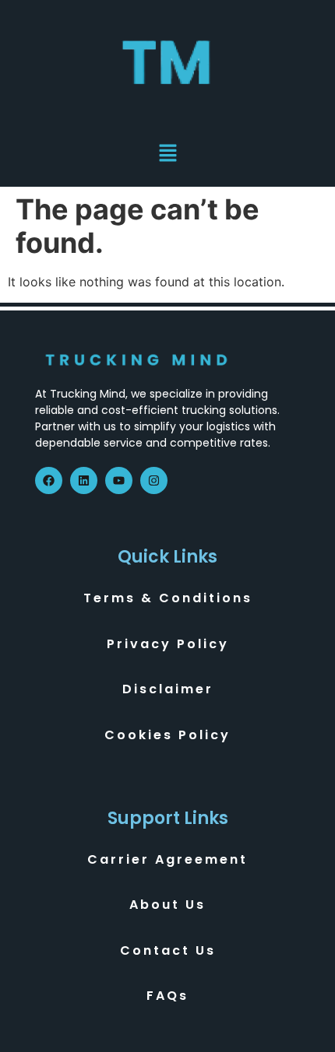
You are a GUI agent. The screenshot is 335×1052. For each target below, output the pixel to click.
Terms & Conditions (167, 598)
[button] (167, 154)
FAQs (167, 996)
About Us (167, 904)
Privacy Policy (168, 644)
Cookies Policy (167, 735)
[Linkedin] (83, 480)
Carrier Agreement (167, 859)
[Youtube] (118, 480)
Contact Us (168, 950)
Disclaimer (167, 689)
